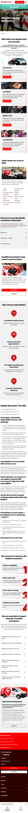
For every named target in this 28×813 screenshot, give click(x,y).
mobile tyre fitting (12, 225)
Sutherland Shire (18, 188)
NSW (3, 33)
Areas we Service (5, 761)
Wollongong (17, 202)
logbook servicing (8, 224)
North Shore (6, 200)
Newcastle (17, 200)
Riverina (16, 192)
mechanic (18, 626)
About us (14, 726)
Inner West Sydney (8, 192)
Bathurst (16, 194)
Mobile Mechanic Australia (7, 738)
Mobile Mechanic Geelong (7, 741)
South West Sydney (8, 202)
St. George (6, 204)
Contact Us (4, 758)
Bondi (4, 190)
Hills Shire (16, 190)
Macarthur (6, 194)
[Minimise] (26, 804)
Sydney (5, 188)
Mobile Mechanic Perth (6, 747)
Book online (7, 77)
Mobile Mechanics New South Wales (9, 744)
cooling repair (23, 225)
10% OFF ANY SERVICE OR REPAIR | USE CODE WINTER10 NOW (14, 6)
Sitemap (3, 764)
